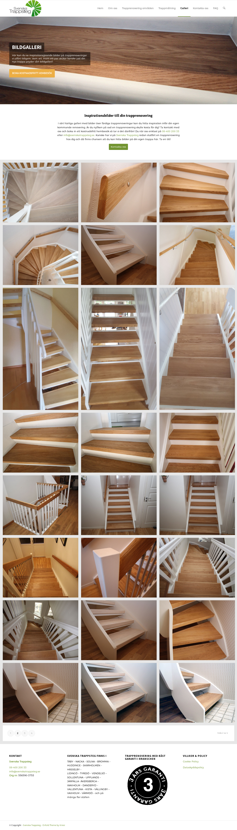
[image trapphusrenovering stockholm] (120, 444)
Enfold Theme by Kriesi (54, 825)
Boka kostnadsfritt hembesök (32, 73)
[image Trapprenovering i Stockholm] (120, 631)
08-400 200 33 (170, 131)
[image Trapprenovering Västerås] (42, 631)
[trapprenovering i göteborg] (25, 8)
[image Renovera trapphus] (42, 694)
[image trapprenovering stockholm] (42, 350)
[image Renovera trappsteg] (42, 256)
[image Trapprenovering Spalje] (120, 506)
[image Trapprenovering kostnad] (42, 194)
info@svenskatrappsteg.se (79, 135)
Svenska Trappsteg (127, 135)
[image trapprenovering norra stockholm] (42, 506)
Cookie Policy (191, 761)
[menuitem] (100, 8)
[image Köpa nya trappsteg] (120, 256)
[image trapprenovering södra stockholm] (42, 444)
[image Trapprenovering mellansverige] (120, 350)
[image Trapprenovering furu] (120, 194)
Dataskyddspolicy (193, 767)
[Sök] (224, 8)
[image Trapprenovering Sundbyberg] (42, 569)
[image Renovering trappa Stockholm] (120, 569)
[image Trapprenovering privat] (120, 694)
